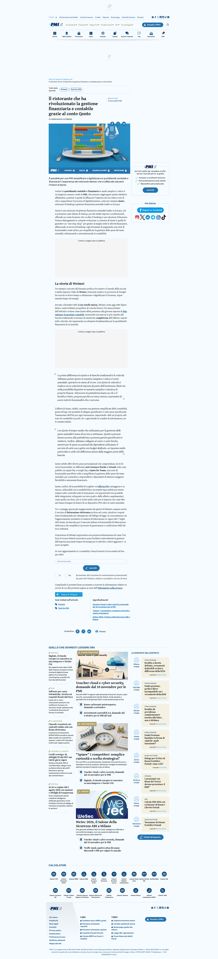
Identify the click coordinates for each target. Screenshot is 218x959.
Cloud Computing (89, 653)
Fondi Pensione (150, 660)
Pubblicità (53, 921)
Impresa (93, 25)
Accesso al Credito (60, 751)
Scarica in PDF (99, 171)
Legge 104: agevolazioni (124, 933)
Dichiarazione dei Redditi (68, 17)
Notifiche (119, 171)
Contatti (52, 927)
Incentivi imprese (86, 17)
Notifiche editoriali (57, 940)
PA (116, 25)
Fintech (64, 89)
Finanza (82, 25)
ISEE (146, 799)
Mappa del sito (55, 943)
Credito (98, 17)
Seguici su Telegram (69, 594)
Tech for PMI (76, 89)
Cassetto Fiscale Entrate (92, 933)
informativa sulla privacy (110, 588)
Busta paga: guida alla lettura (121, 928)
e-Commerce (56, 721)
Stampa (68, 171)
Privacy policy (55, 930)
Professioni (106, 25)
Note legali (53, 924)
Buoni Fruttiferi (151, 756)
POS (52, 688)
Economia (70, 25)
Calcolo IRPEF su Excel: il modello (91, 937)
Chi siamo (53, 917)
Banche (85, 791)
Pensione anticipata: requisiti (90, 925)
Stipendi (106, 17)
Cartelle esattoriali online (124, 924)
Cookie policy (55, 934)
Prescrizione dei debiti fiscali (122, 937)
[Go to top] (188, 950)
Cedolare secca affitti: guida (94, 921)
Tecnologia (126, 25)
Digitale (54, 653)
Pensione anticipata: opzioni (94, 930)
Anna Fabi (114, 98)
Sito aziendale (88, 724)
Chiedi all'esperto (152, 837)
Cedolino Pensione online (124, 921)
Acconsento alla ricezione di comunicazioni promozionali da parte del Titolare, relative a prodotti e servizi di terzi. (101, 577)
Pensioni (140, 17)
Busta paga (115, 17)
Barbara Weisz (161, 675)
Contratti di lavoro (128, 17)
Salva (82, 171)
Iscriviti (150, 190)
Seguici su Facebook (152, 210)
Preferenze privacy (57, 937)
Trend (51, 17)
